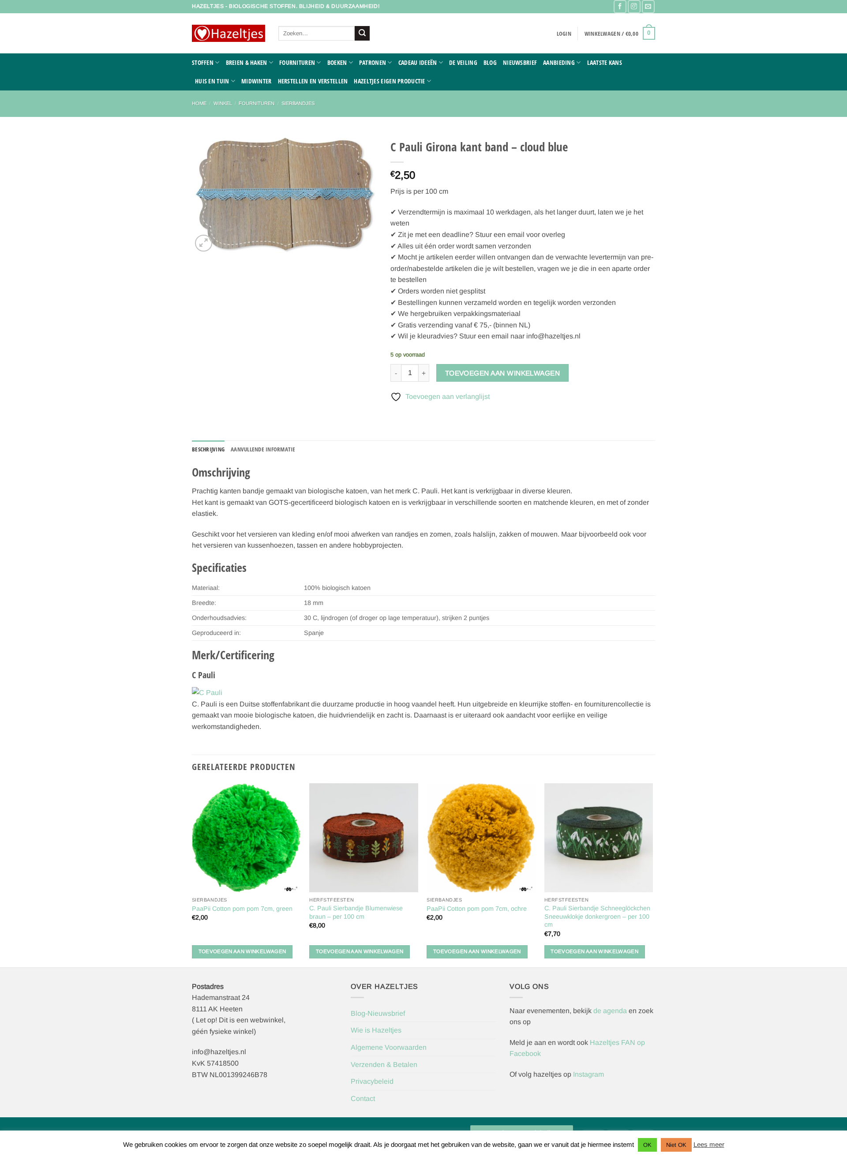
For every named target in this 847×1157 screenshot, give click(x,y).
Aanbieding (559, 62)
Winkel (223, 103)
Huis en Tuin (212, 81)
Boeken (337, 62)
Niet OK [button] (676, 1145)
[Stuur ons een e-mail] (648, 6)
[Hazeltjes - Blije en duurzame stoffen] (228, 33)
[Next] (652, 874)
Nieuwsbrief (520, 62)
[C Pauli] (207, 692)
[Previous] (192, 874)
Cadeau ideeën (417, 62)
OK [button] (647, 1145)
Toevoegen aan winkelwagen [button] (242, 951)
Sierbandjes (298, 103)
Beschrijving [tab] (208, 449)
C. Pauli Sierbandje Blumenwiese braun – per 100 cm (356, 912)
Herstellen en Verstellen (313, 81)
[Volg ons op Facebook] (620, 6)
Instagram (588, 1074)
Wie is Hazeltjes (376, 1030)
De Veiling (463, 62)
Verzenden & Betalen (384, 1064)
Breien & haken (246, 62)
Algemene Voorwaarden (389, 1047)
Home (199, 103)
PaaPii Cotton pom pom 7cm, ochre (477, 908)
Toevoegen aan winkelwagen (502, 373)
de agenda (611, 1010)
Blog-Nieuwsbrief (378, 1013)
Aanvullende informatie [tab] (263, 449)
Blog (490, 62)
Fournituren (297, 62)
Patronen (372, 62)
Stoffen (203, 62)
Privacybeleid (372, 1081)
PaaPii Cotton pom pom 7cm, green (242, 908)
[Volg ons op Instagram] (634, 6)
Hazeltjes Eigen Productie (389, 81)
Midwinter (256, 81)
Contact (363, 1098)
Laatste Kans (604, 62)
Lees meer (708, 1144)
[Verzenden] (362, 33)
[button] (564, 33)
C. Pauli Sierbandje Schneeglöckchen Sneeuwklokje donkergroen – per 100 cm (597, 916)
